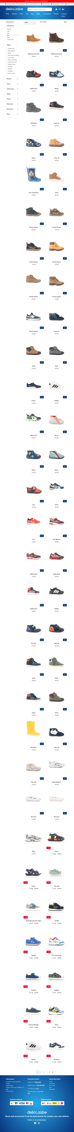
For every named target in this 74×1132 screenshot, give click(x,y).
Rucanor (33, 817)
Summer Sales (64, 15)
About (50, 1081)
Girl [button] (27, 14)
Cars (33, 505)
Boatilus (33, 747)
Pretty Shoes (33, 227)
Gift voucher (56, 4)
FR (61, 4)
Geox (56, 192)
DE (68, 4)
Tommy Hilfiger (34, 1025)
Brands (56, 14)
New (7, 14)
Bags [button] (38, 14)
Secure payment (32, 4)
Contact (8, 1083)
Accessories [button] (47, 14)
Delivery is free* (11, 4)
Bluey (57, 88)
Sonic (56, 505)
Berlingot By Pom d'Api (33, 921)
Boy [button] (32, 14)
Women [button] (14, 14)
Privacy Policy (9, 1091)
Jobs (50, 1087)
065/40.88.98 (41, 1085)
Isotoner (56, 331)
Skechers (57, 1059)
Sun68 (57, 921)
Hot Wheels (56, 539)
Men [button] (21, 14)
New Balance (33, 331)
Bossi (33, 158)
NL (63, 4)
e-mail (37, 1088)
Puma (34, 401)
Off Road (34, 123)
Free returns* (22, 4)
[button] (56, 9)
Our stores (52, 1083)
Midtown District (33, 54)
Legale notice (9, 1085)
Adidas (56, 401)
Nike (33, 851)
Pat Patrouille (33, 192)
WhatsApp (38, 1082)
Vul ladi (33, 643)
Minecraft (33, 435)
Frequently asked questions (13, 1081)
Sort (26, 22)
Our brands (52, 1085)
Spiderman (33, 88)
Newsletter (52, 1089)
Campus (33, 990)
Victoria (56, 123)
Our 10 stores (46, 4)
